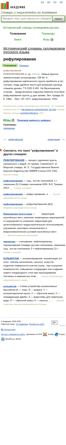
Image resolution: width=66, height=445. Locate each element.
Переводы (48, 33)
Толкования (18, 33)
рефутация (54, 139)
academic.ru (13, 5)
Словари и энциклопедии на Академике (29, 12)
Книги (17, 39)
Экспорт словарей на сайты (13, 334)
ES (55, 2)
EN (42, 2)
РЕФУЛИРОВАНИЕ (14, 160)
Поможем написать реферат (34, 120)
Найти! (58, 18)
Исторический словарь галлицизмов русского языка (33, 27)
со (31, 95)
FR (61, 2)
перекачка (9, 128)
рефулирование (13, 180)
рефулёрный (15, 139)
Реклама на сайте (36, 324)
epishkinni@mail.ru (29, 113)
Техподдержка (22, 324)
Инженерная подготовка (17, 214)
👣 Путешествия (8, 330)
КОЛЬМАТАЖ (11, 258)
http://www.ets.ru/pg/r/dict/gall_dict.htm (38, 109)
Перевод (24, 65)
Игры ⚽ (48, 39)
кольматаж (9, 286)
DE (48, 2)
